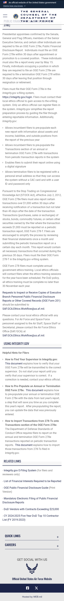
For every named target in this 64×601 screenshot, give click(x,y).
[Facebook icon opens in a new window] (27, 588)
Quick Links (12, 535)
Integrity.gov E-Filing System (20, 470)
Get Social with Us (32, 560)
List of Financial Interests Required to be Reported (32, 481)
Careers (10, 544)
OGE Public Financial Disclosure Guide (26, 487)
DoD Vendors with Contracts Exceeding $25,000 (31, 509)
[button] (14, 6)
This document (13, 363)
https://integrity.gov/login (17, 97)
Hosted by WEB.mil (32, 596)
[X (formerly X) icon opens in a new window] (36, 588)
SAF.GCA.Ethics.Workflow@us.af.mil (23, 308)
